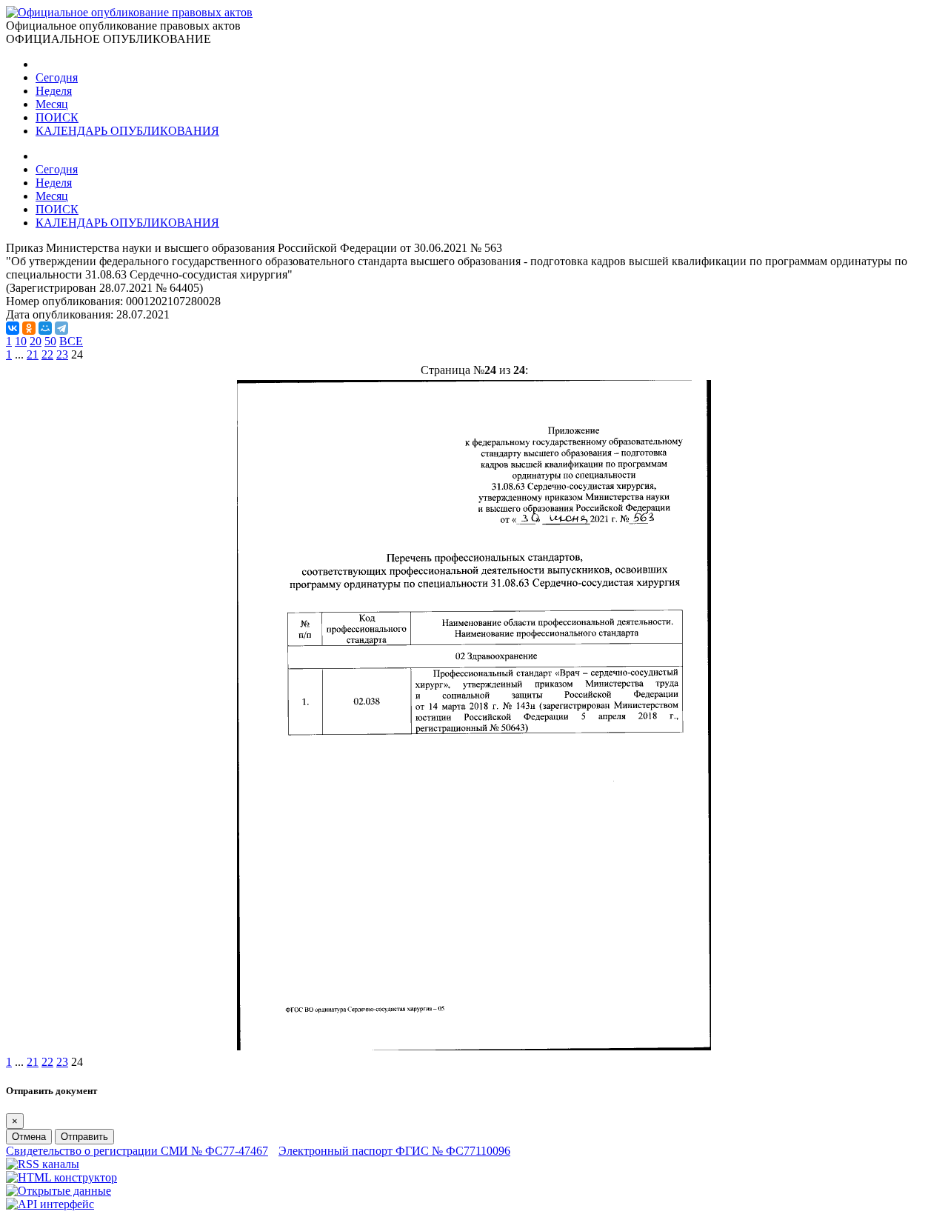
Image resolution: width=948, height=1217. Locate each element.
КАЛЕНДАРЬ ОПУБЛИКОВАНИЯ (127, 130)
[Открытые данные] (58, 1190)
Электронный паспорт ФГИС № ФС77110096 (394, 1150)
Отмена (29, 1136)
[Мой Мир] (45, 328)
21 (33, 354)
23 (62, 354)
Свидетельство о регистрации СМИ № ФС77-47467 (137, 1150)
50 (50, 341)
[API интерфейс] (50, 1204)
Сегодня (57, 77)
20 (35, 341)
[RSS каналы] (42, 1164)
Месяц (52, 104)
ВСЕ (71, 341)
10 (21, 341)
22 (47, 354)
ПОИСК (57, 117)
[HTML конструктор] (61, 1177)
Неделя (54, 90)
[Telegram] (61, 328)
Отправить (84, 1136)
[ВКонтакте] (12, 328)
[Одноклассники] (29, 328)
